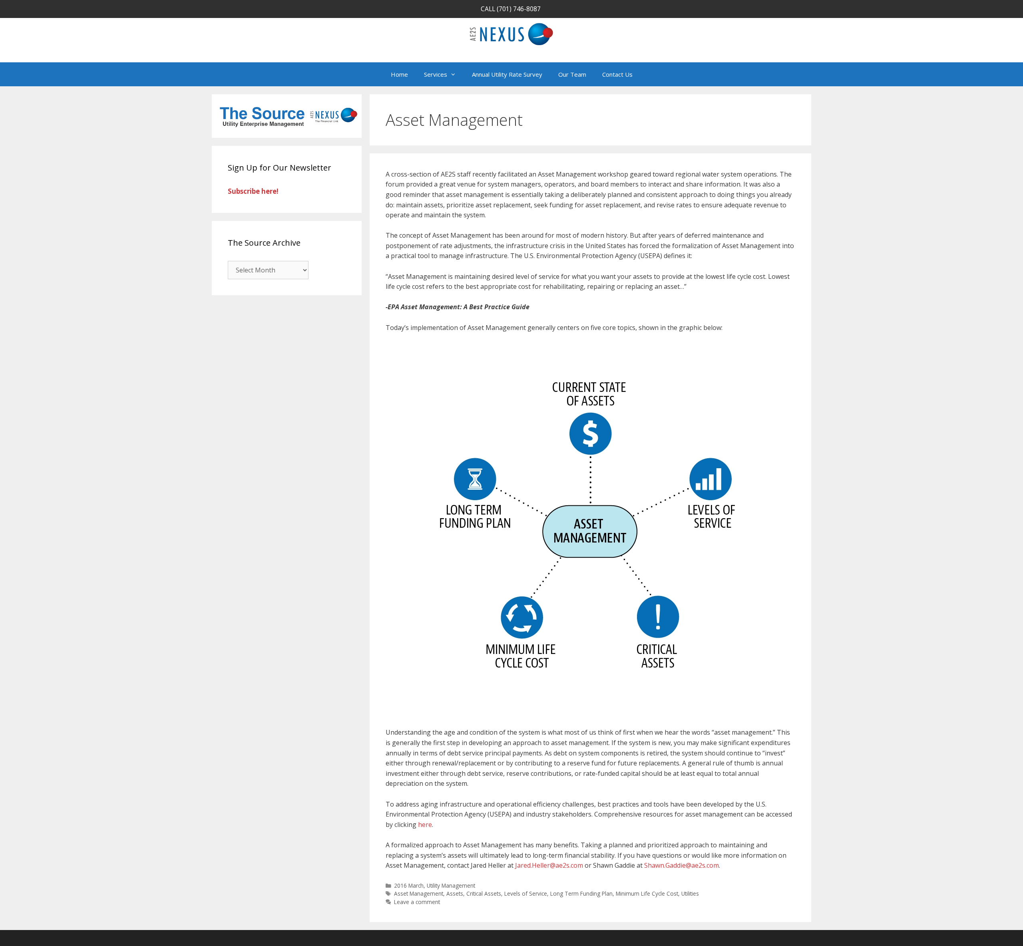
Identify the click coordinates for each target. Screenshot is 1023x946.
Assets (454, 893)
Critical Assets (483, 893)
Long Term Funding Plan (581, 893)
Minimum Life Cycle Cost (647, 893)
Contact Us (617, 74)
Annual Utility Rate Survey (507, 74)
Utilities (690, 893)
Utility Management (451, 885)
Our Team (572, 74)
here (425, 824)
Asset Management (418, 893)
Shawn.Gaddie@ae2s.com (681, 865)
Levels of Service (525, 893)
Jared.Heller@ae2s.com (549, 865)
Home (399, 74)
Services (435, 74)
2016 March (409, 885)
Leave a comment (417, 902)
